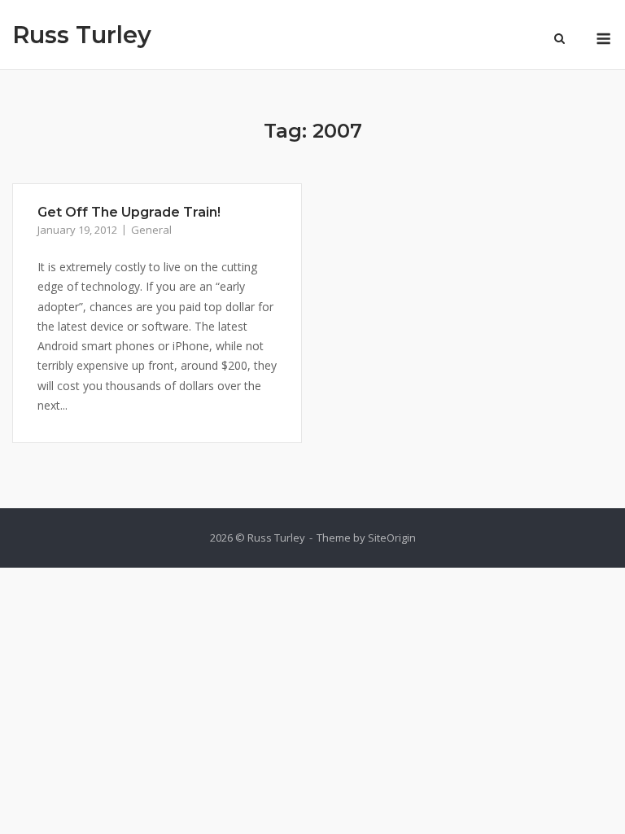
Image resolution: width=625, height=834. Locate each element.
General (151, 229)
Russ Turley (81, 34)
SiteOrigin (392, 537)
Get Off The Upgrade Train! (129, 212)
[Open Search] (559, 40)
